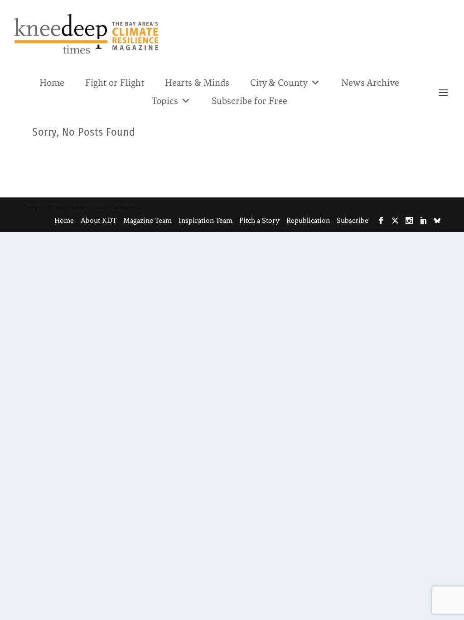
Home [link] (51, 82)
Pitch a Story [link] (259, 220)
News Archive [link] (370, 82)
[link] (86, 34)
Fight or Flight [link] (114, 82)
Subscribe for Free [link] (249, 100)
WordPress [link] (131, 207)
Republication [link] (308, 220)
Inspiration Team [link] (205, 220)
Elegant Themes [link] (70, 207)
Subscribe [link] (352, 220)
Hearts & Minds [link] (197, 82)
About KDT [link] (98, 220)
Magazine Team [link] (147, 220)
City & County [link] (279, 82)
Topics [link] (165, 100)
